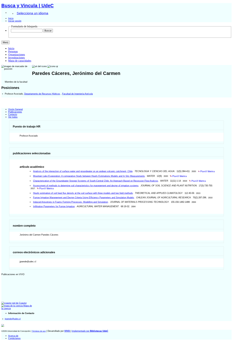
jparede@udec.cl (13, 319)
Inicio (10, 18)
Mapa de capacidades (19, 60)
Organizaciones (16, 54)
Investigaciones (16, 57)
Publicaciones (15, 112)
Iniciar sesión (14, 21)
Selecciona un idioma (32, 13)
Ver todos (13, 117)
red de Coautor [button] (19, 303)
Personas (13, 51)
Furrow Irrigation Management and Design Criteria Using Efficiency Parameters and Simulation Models (83, 197)
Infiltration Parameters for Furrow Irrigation (54, 206)
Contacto (12, 114)
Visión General (15, 109)
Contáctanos (14, 338)
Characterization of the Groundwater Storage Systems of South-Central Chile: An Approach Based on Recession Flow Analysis (95, 181)
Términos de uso (39, 331)
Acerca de (13, 335)
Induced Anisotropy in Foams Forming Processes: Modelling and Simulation (70, 202)
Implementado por (90, 331)
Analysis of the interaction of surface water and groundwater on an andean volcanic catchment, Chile (83, 171)
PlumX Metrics (207, 171)
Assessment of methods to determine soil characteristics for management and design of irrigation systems (86, 185)
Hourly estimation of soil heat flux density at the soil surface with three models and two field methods (83, 193)
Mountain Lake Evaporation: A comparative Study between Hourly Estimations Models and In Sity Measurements (89, 176)
